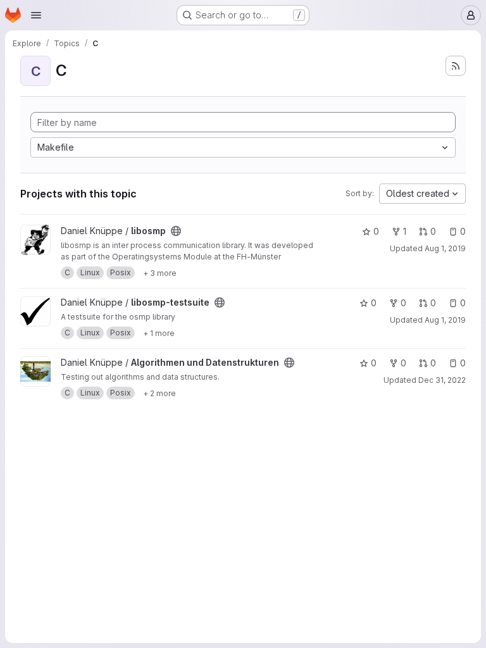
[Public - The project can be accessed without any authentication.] (176, 231)
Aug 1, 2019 (445, 248)
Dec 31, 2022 (442, 380)
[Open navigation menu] (36, 15)
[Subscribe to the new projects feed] (456, 66)
